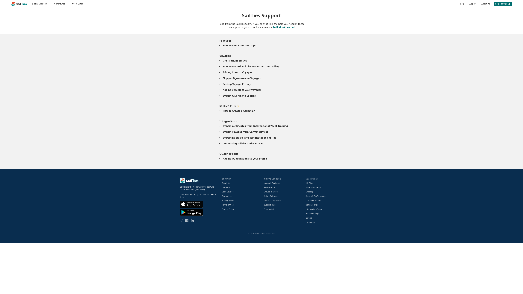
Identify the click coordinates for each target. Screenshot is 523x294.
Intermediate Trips (314, 209)
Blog (462, 4)
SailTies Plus (269, 187)
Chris (212, 194)
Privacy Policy (228, 200)
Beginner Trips (312, 205)
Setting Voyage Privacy (237, 84)
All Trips (309, 183)
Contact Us (227, 196)
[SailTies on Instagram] (181, 220)
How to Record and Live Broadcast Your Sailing (251, 66)
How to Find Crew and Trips (239, 45)
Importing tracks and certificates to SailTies (249, 137)
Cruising (309, 192)
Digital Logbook (39, 4)
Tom (182, 197)
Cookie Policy (228, 209)
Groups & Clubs (271, 192)
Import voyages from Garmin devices (245, 131)
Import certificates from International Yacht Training (255, 126)
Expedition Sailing (313, 187)
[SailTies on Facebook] (186, 220)
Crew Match (77, 4)
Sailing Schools (271, 196)
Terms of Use (228, 205)
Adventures (59, 4)
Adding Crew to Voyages (237, 72)
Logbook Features (272, 183)
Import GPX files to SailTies (239, 95)
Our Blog (226, 187)
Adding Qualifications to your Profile (245, 158)
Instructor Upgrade (272, 200)
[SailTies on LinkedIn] (192, 220)
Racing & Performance (316, 196)
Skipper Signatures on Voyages (242, 78)
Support (472, 4)
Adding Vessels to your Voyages (242, 89)
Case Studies (228, 192)
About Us (485, 4)
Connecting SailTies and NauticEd (243, 143)
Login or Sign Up (502, 4)
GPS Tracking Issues (235, 60)
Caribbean (310, 222)
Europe (309, 218)
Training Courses (313, 200)
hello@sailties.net (284, 27)
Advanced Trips (313, 213)
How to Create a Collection (239, 110)
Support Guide (270, 205)
